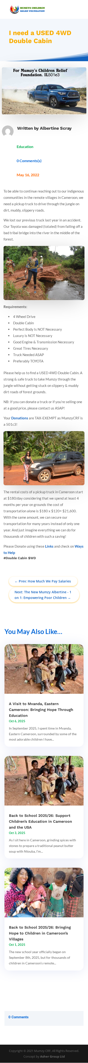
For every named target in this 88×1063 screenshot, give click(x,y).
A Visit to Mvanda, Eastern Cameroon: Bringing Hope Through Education (41, 710)
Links (49, 546)
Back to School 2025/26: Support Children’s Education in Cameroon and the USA (40, 821)
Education (25, 146)
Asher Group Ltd (52, 1056)
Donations (19, 418)
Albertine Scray (56, 128)
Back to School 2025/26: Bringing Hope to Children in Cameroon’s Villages (40, 933)
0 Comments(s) (29, 160)
